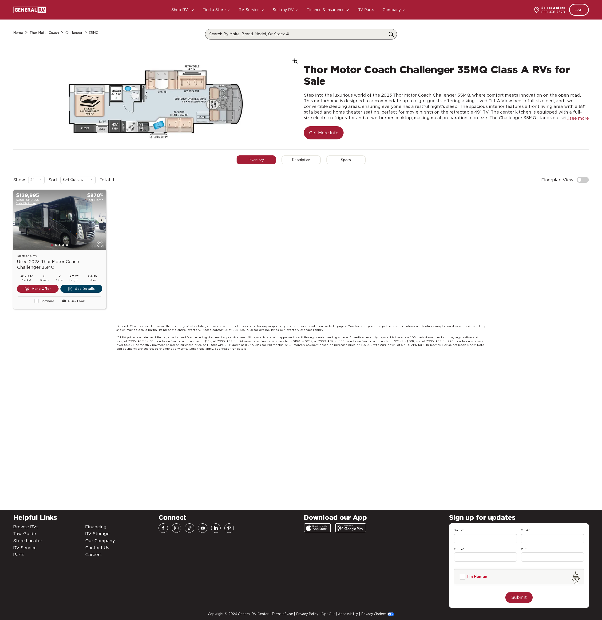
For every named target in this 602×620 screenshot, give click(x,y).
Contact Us (97, 547)
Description (301, 160)
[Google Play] (351, 527)
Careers (93, 554)
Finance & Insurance (326, 10)
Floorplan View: (558, 179)
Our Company (100, 540)
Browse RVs (25, 526)
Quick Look (76, 301)
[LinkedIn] (216, 528)
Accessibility (348, 614)
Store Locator (27, 540)
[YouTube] (202, 528)
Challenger (73, 33)
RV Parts (365, 10)
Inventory (256, 160)
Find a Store (214, 10)
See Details (85, 289)
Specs (346, 160)
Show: (19, 179)
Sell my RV (284, 10)
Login (578, 10)
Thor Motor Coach (44, 33)
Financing (96, 526)
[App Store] (317, 527)
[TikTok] (189, 528)
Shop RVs (181, 10)
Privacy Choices (374, 614)
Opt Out (328, 614)
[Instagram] (176, 528)
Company (392, 10)
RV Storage (97, 533)
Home (18, 33)
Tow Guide (24, 533)
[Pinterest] (229, 528)
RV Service (250, 10)
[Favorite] (100, 244)
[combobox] (36, 180)
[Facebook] (163, 528)
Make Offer (41, 289)
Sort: (53, 179)
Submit (519, 597)
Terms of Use (282, 614)
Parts (18, 554)
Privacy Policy (307, 614)
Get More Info (323, 132)
